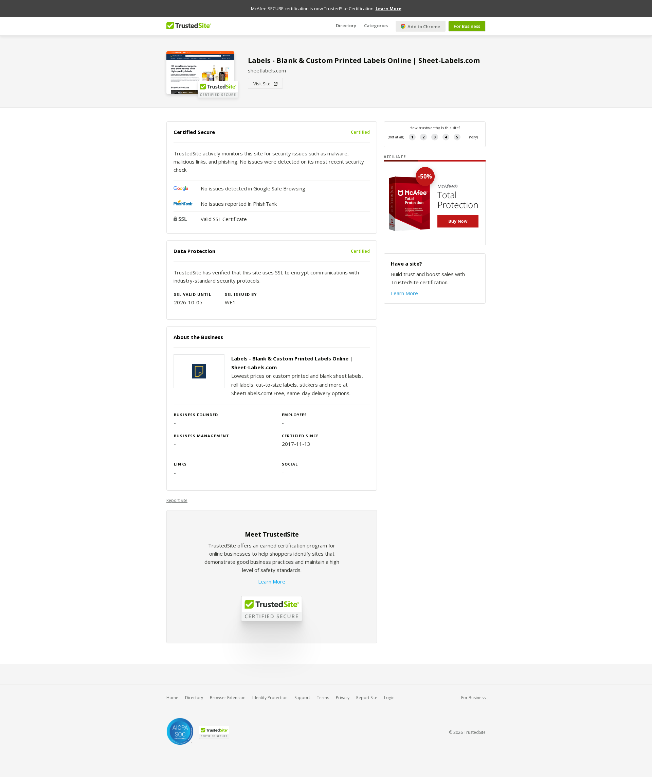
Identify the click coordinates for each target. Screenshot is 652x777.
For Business (467, 26)
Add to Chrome (423, 26)
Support (302, 697)
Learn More (271, 581)
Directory (346, 25)
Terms (323, 697)
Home (172, 697)
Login (389, 697)
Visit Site (263, 84)
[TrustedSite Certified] (214, 732)
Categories (376, 25)
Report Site (176, 500)
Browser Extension (228, 697)
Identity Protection (270, 697)
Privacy (342, 697)
